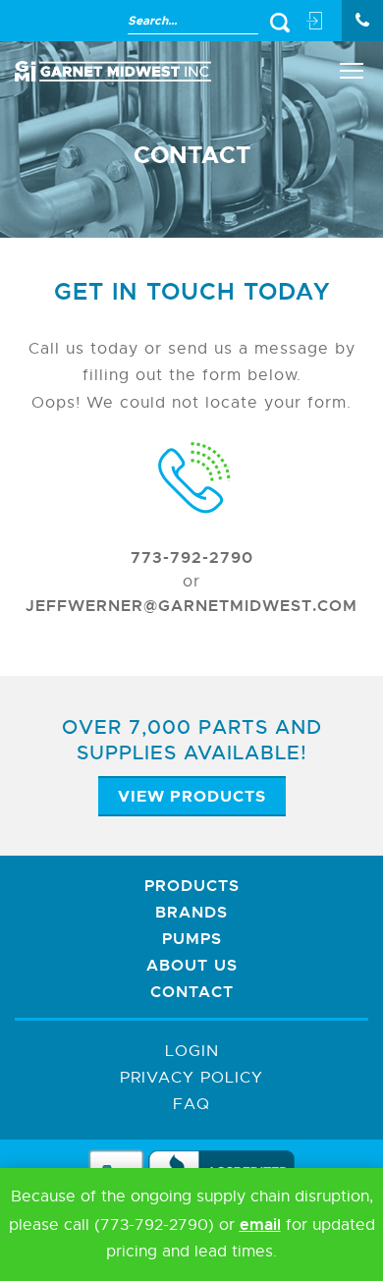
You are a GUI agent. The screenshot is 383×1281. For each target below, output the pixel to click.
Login (192, 1051)
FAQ (191, 1104)
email (260, 1224)
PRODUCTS (192, 885)
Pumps (192, 938)
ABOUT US (192, 965)
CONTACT (192, 991)
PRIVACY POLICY (191, 1077)
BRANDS (191, 912)
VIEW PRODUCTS (192, 796)
